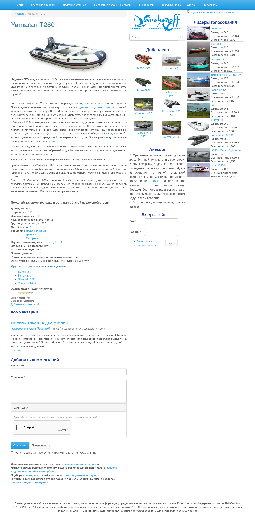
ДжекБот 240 (218, 59)
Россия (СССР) (52, 242)
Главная (19, 13)
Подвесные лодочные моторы (113, 5)
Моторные (32, 238)
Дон (213, 105)
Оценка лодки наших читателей (32, 288)
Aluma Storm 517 (143, 134)
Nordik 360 (24, 272)
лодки (111, 133)
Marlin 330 (143, 67)
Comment (18, 377)
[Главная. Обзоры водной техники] (155, 22)
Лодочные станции (75, 5)
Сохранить (19, 445)
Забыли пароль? (147, 245)
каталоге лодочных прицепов (79, 475)
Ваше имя (17, 365)
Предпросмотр (41, 445)
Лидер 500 (217, 28)
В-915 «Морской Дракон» (226, 150)
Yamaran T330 (27, 283)
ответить (16, 350)
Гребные (31, 234)
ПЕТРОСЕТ (41, 253)
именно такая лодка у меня (39, 322)
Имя (132, 221)
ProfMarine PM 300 (222, 135)
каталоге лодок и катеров (81, 464)
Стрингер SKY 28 (143, 114)
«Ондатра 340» (171, 93)
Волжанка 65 (218, 89)
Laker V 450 (218, 165)
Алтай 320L (143, 90)
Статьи (191, 5)
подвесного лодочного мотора (95, 107)
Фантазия (216, 43)
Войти (171, 243)
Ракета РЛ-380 (171, 136)
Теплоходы (210, 5)
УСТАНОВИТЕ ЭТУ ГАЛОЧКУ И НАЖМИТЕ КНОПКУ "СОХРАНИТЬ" (56, 452)
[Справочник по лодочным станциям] (210, 12)
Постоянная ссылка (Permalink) (30, 328)
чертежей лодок (21, 482)
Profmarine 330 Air (171, 113)
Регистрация (144, 241)
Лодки (19, 5)
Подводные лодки (170, 5)
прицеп (31, 475)
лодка (156, 181)
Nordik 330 (24, 275)
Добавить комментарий (25, 304)
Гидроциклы (146, 5)
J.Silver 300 (217, 120)
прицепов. (42, 482)
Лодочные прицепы (43, 5)
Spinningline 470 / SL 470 (226, 74)
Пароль (135, 231)
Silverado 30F (26, 279)
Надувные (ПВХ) (36, 231)
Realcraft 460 (171, 68)
